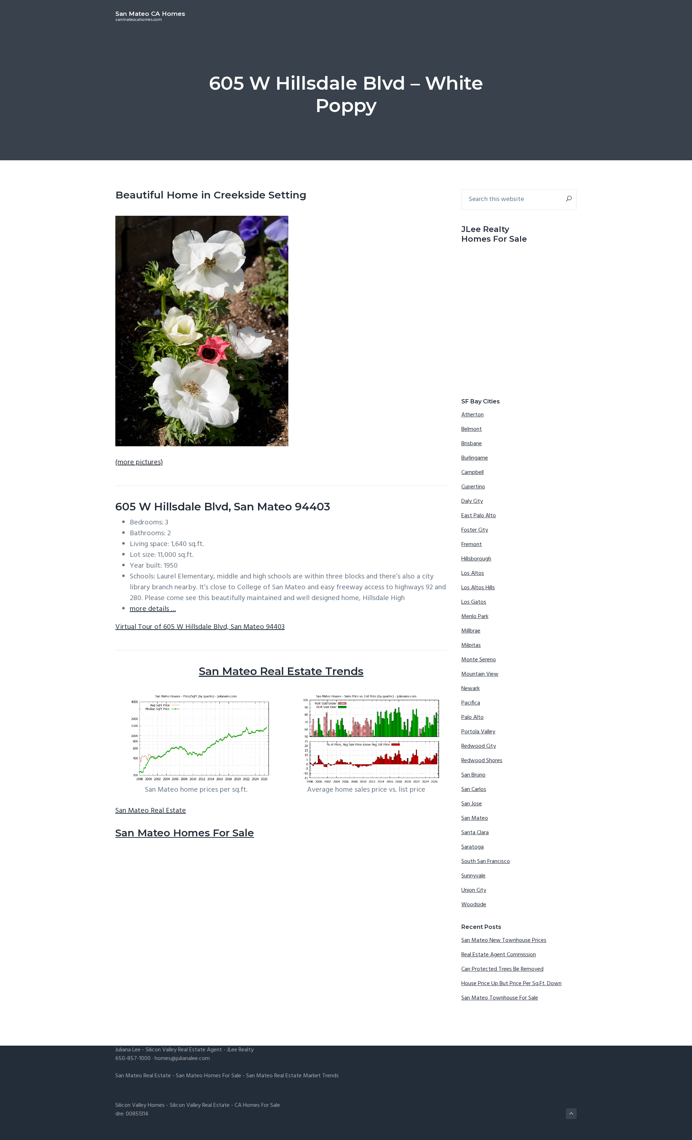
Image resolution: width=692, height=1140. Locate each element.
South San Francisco (485, 861)
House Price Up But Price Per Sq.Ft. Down (511, 983)
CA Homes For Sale (257, 1105)
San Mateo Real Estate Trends (281, 671)
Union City (473, 890)
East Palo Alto (478, 515)
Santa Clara (475, 832)
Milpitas (471, 645)
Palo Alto (472, 717)
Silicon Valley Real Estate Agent (184, 1050)
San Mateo (474, 818)
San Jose (471, 804)
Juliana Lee (128, 1050)
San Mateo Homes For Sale (184, 833)
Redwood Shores (481, 760)
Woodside (473, 904)
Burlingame (474, 458)
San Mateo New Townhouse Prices (503, 940)
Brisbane (471, 443)
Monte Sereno (478, 660)
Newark (470, 688)
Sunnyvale (473, 876)
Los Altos (472, 573)
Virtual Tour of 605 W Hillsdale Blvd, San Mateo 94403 (200, 627)
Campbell (472, 472)
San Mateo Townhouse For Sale (499, 998)
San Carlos (473, 789)
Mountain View (479, 674)
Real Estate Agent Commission (498, 955)
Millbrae (470, 631)
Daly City (472, 501)
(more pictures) (139, 462)
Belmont (471, 429)
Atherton (472, 415)
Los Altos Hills (478, 588)
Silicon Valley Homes (140, 1105)
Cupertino (473, 487)
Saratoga (472, 847)
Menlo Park (474, 616)
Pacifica (470, 703)
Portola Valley (478, 732)
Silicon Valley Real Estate (200, 1105)
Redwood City (478, 746)
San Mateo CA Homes (150, 13)
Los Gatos (473, 602)
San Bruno (473, 775)
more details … (153, 609)
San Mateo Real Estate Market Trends (292, 1076)
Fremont (471, 544)
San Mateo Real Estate (150, 811)
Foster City (474, 530)
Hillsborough (476, 559)
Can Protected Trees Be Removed (502, 969)
